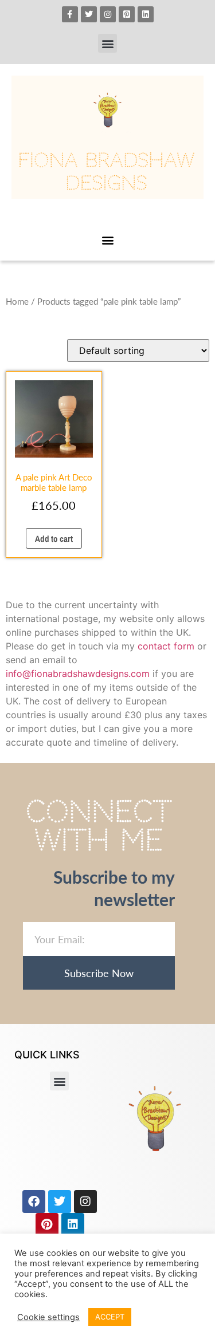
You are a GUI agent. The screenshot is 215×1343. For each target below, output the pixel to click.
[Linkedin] (146, 14)
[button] (107, 43)
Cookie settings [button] (48, 1317)
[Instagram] (108, 14)
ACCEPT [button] (109, 1316)
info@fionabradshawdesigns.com (78, 673)
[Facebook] (33, 1201)
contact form (166, 646)
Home (17, 301)
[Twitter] (89, 14)
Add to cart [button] (54, 539)
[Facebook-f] (70, 14)
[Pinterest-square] (127, 14)
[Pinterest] (47, 1224)
